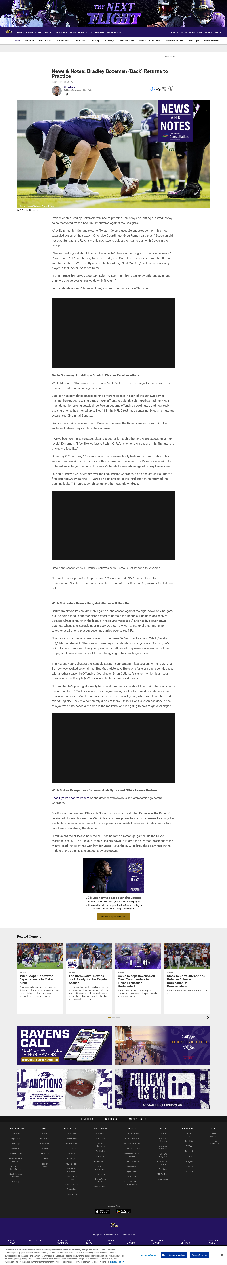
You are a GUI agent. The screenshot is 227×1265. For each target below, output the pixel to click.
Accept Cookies (199, 1255)
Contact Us (15, 1133)
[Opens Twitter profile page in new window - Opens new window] (66, 94)
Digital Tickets (132, 1171)
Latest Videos (100, 1133)
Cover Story (72, 1148)
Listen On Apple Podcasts (113, 916)
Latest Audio (100, 1138)
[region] (113, 1255)
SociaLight (71, 1159)
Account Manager (132, 1138)
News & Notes (72, 1164)
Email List (189, 1141)
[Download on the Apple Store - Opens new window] (102, 1211)
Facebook (189, 1151)
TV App (189, 1146)
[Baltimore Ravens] (113, 1226)
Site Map (15, 1182)
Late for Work (71, 1143)
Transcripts (71, 1189)
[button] (113, 333)
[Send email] (164, 90)
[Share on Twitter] (158, 90)
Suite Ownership (132, 1161)
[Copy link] (170, 88)
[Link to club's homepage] (8, 32)
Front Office (44, 1153)
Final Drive (100, 1151)
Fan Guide (163, 1169)
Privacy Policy (12, 1241)
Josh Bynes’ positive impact (70, 798)
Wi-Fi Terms (89, 1241)
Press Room (72, 1194)
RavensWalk (163, 1179)
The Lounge (100, 1174)
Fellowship (15, 1148)
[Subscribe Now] (64, 1045)
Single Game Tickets (131, 1148)
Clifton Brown (70, 87)
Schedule (163, 1133)
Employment (16, 1138)
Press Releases (71, 1184)
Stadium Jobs (16, 1153)
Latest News (72, 1133)
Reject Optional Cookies (173, 1255)
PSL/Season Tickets (132, 1143)
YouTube (189, 1171)
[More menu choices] (124, 32)
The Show (100, 1156)
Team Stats (44, 1143)
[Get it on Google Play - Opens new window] (123, 1213)
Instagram (189, 1161)
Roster (44, 1133)
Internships (15, 1143)
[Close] (222, 1255)
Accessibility (35, 1240)
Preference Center (212, 1241)
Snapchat (189, 1166)
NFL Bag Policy (163, 1174)
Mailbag (71, 1153)
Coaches (44, 1148)
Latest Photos (71, 1138)
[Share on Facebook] (152, 90)
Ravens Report (100, 1161)
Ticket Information (131, 1133)
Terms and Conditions (62, 1241)
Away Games (131, 1166)
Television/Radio (100, 1187)
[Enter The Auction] (64, 1089)
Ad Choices (131, 1241)
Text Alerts (132, 1176)
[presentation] (208, 1017)
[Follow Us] (162, 1089)
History (45, 1159)
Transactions (44, 1138)
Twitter (189, 1156)
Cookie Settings (185, 1241)
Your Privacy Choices (156, 1241)
